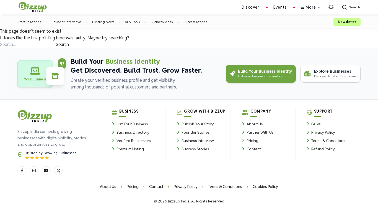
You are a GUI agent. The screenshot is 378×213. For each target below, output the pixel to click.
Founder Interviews (66, 22)
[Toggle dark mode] (331, 7)
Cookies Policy (265, 186)
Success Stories (195, 22)
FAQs (316, 123)
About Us (255, 123)
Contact (254, 148)
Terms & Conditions (328, 140)
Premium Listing (130, 148)
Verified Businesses (133, 140)
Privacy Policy (323, 132)
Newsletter (347, 22)
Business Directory (132, 132)
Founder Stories (196, 132)
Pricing (252, 140)
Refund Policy (323, 148)
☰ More (308, 7)
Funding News (103, 22)
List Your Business (132, 123)
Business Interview (198, 140)
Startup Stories (29, 22)
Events (280, 7)
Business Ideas (162, 22)
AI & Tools (132, 22)
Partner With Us (260, 132)
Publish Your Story (198, 123)
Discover (250, 7)
